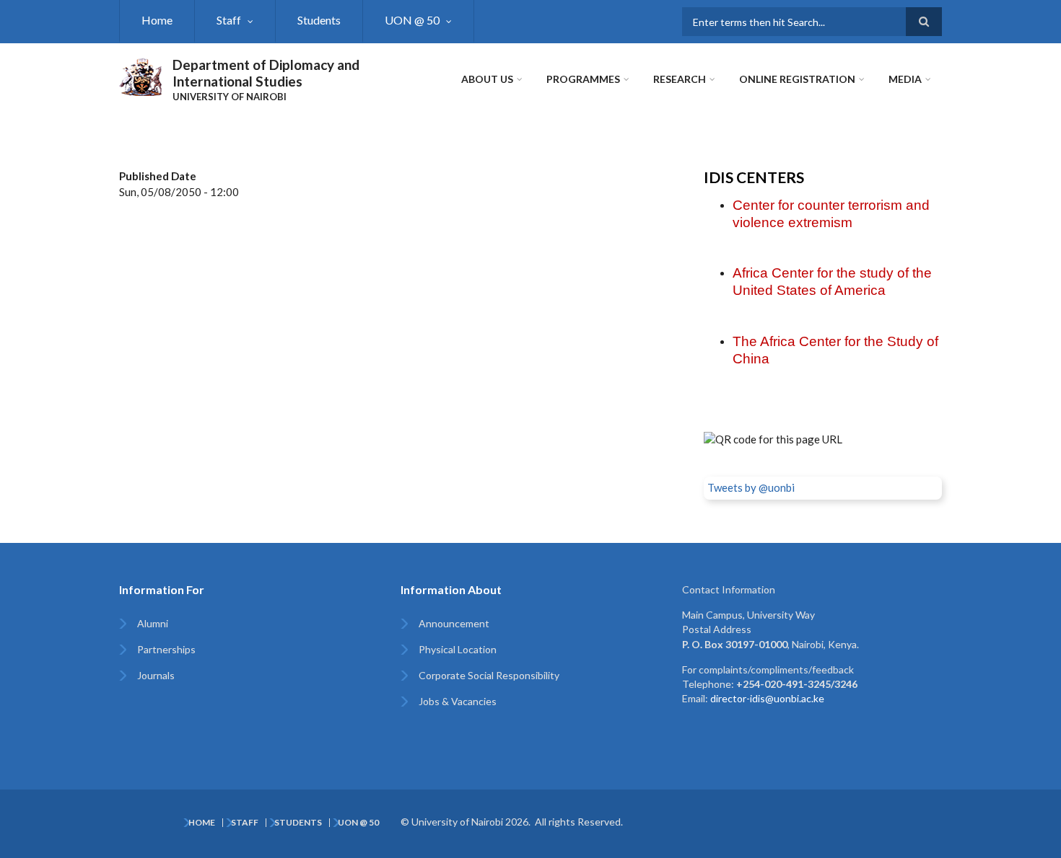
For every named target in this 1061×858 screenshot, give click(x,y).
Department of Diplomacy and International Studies (266, 72)
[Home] (140, 74)
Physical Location (458, 649)
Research (679, 79)
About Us (487, 79)
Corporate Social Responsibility (489, 675)
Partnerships (166, 649)
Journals (156, 675)
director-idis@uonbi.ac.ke (767, 698)
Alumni (152, 623)
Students (319, 20)
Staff (229, 20)
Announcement (454, 623)
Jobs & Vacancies (458, 701)
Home (157, 20)
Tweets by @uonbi (751, 487)
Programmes (583, 79)
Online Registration (797, 79)
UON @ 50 (412, 20)
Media (905, 79)
